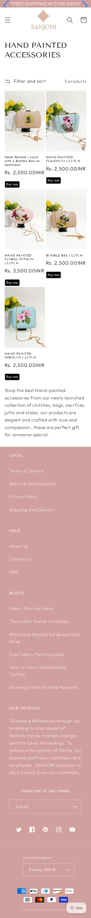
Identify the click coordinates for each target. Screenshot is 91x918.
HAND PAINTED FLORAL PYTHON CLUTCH (19, 259)
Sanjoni (37, 909)
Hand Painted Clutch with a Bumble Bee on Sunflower (22, 161)
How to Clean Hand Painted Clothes (38, 671)
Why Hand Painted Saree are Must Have (44, 638)
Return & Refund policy (32, 483)
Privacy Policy (23, 496)
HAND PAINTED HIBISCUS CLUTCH (20, 355)
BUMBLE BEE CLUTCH (64, 255)
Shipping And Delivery (32, 509)
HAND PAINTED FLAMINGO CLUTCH (63, 159)
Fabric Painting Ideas (31, 608)
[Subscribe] (74, 807)
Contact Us (20, 559)
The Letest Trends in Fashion (39, 621)
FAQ (13, 572)
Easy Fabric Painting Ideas (36, 654)
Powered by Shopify (56, 909)
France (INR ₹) (42, 869)
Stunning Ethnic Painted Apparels (43, 687)
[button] (6, 5)
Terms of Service (26, 471)
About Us (18, 546)
